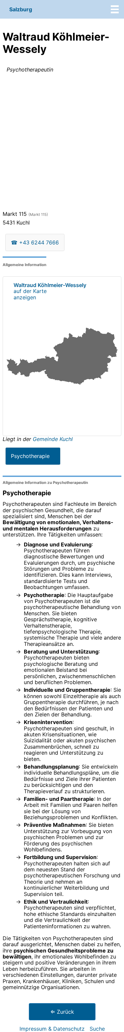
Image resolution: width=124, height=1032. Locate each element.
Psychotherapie (30, 456)
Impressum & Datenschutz (52, 1028)
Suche (97, 1028)
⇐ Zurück (62, 1011)
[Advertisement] (62, 143)
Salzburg (20, 9)
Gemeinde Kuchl (53, 439)
